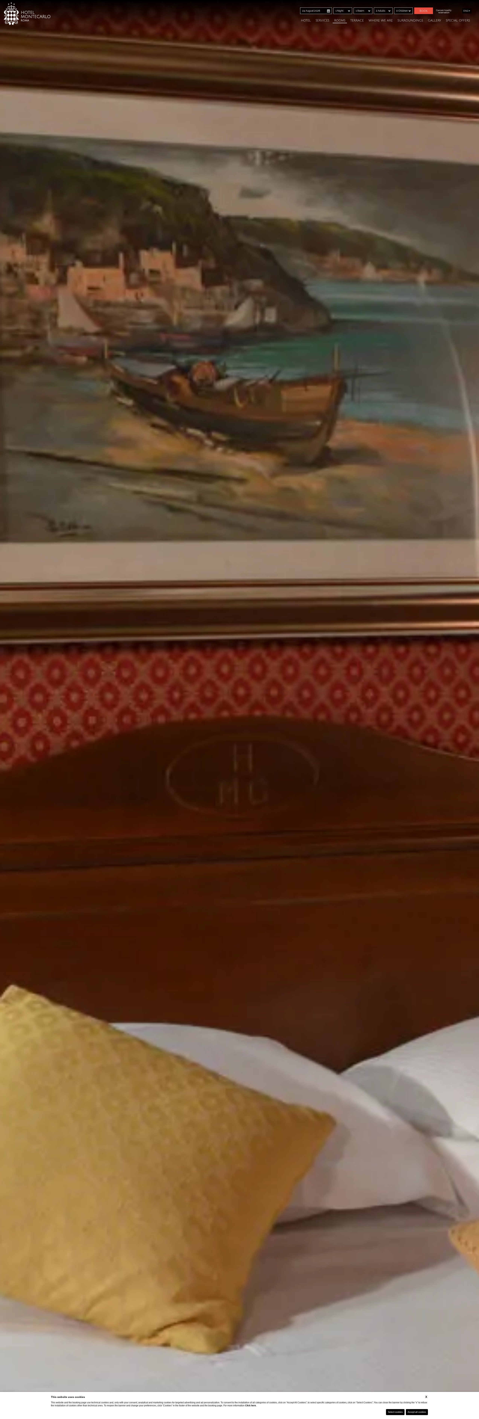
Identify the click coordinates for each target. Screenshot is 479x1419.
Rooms (339, 20)
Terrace (357, 20)
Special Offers (458, 20)
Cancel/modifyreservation (443, 11)
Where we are (381, 20)
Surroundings (410, 20)
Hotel (306, 20)
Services (322, 20)
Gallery (434, 20)
